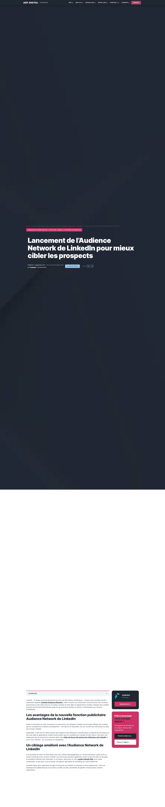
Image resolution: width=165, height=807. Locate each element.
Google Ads (89, 2)
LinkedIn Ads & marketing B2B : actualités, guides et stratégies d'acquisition (53, 226)
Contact (136, 2)
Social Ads (102, 2)
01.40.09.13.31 (44, 2)
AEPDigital (30, 3)
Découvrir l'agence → (123, 742)
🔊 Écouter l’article (72, 266)
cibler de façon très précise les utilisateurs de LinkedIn (84, 737)
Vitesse (84, 266)
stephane (33, 267)
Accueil (28, 226)
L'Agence (125, 2)
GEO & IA (78, 2)
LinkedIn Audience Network (52, 702)
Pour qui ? (113, 2)
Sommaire (32, 693)
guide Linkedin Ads (85, 759)
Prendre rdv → (125, 704)
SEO (70, 2)
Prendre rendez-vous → (125, 736)
